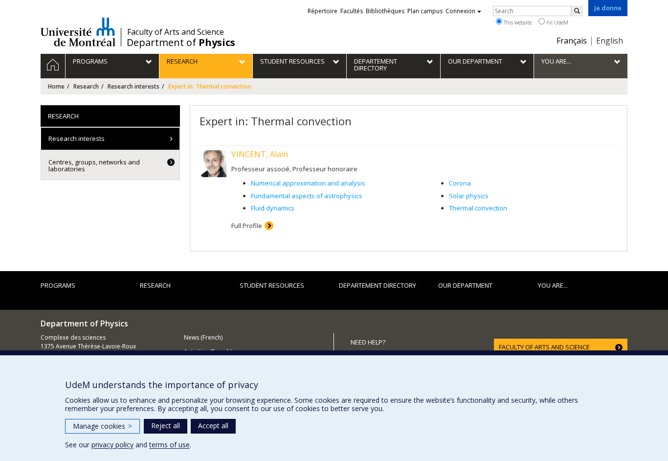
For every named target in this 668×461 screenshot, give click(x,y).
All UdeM (556, 22)
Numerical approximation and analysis (308, 183)
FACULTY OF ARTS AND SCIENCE (544, 347)
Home (56, 86)
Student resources (272, 285)
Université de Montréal (78, 31)
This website (517, 22)
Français (572, 40)
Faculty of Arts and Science (175, 32)
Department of (181, 42)
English (609, 40)
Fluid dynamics (272, 208)
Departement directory (377, 285)
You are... (553, 285)
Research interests (133, 86)
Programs (58, 285)
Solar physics (469, 195)
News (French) (203, 337)
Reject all (165, 425)
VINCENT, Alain (259, 154)
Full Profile (246, 225)
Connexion (460, 11)
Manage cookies (102, 426)
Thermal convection (478, 208)
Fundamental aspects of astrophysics (306, 195)
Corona (460, 183)
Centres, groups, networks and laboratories (94, 165)
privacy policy (112, 444)
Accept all (213, 425)
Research (86, 86)
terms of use (169, 444)
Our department (465, 285)
